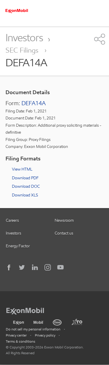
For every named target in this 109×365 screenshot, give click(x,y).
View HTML (22, 169)
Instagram (47, 267)
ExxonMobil (28, 310)
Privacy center (16, 335)
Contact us (64, 233)
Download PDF (25, 177)
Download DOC (26, 186)
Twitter (22, 267)
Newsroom (64, 220)
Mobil (38, 321)
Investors (24, 37)
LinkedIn (34, 267)
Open (99, 38)
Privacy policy (45, 335)
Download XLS (25, 195)
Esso (57, 321)
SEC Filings (23, 50)
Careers (12, 220)
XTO (77, 321)
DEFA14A (34, 103)
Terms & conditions (20, 341)
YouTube (60, 267)
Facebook (9, 267)
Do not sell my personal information (33, 329)
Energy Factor (18, 245)
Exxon (18, 321)
